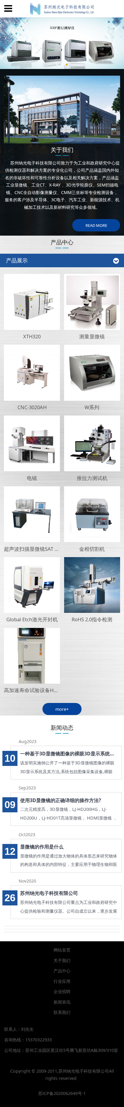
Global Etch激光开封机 (32, 619)
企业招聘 (62, 991)
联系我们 (62, 1012)
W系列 (92, 407)
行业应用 (62, 981)
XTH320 (32, 336)
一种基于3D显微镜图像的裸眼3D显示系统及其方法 (69, 753)
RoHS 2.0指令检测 (92, 619)
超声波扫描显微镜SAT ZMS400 (38, 548)
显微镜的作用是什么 (42, 846)
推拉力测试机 (92, 478)
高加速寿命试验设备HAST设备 (38, 690)
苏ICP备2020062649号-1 (62, 1093)
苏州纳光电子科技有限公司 (49, 893)
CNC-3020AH (32, 407)
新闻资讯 (62, 1002)
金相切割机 (92, 548)
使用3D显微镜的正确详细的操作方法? (60, 800)
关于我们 (62, 960)
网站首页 (62, 950)
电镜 (32, 478)
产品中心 (62, 971)
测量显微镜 (92, 336)
